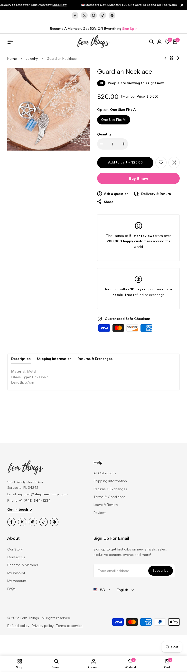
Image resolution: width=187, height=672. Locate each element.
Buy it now (138, 178)
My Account (16, 581)
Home (12, 59)
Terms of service (69, 626)
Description (21, 359)
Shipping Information (54, 359)
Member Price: (134, 96)
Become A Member (22, 565)
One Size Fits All (113, 120)
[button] (161, 162)
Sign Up (128, 29)
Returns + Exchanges (110, 489)
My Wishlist (16, 573)
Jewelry (32, 59)
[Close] (180, 5)
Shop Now (59, 5)
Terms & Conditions (109, 497)
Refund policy (18, 626)
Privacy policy (43, 626)
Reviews (100, 513)
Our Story (15, 549)
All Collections (105, 473)
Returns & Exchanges (95, 359)
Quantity (104, 134)
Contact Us (16, 557)
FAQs (11, 589)
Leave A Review (106, 505)
